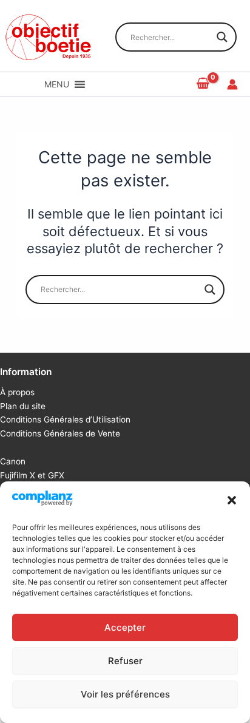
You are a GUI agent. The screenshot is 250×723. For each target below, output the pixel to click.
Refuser (125, 661)
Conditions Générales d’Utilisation (65, 419)
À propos (17, 392)
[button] (232, 500)
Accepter (125, 627)
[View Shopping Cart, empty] (203, 84)
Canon (12, 461)
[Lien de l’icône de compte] (232, 84)
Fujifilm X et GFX (32, 475)
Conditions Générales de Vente (60, 433)
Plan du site (23, 406)
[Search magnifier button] (222, 37)
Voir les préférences (125, 694)
